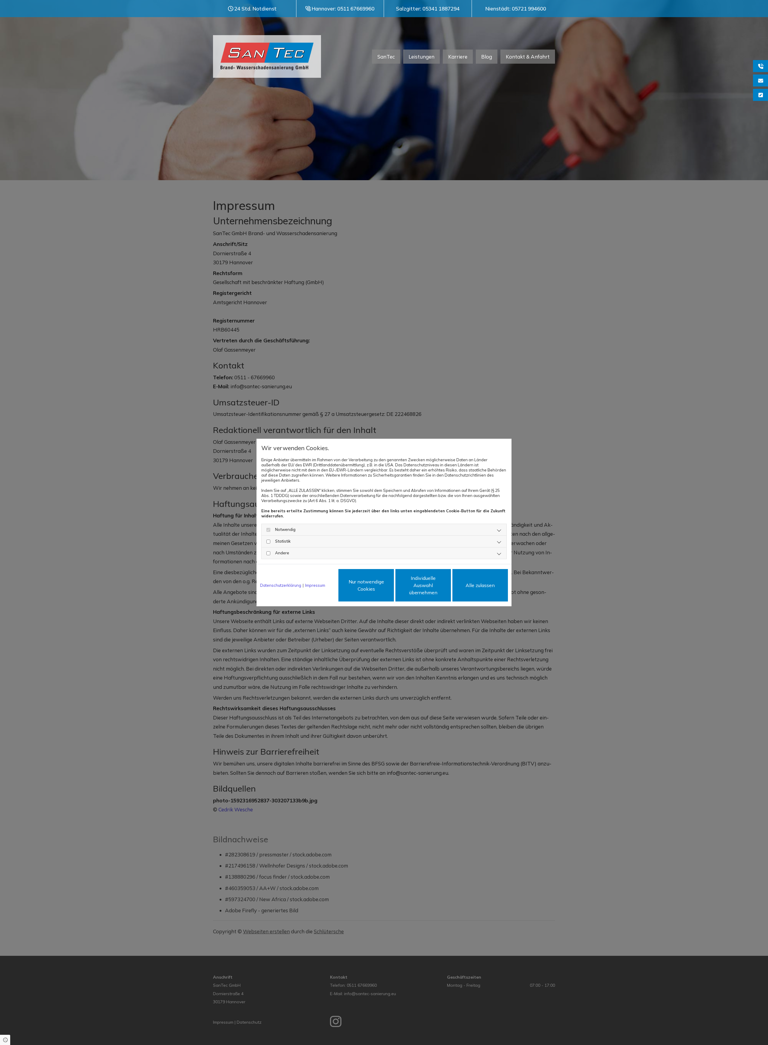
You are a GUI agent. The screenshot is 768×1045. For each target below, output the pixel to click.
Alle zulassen (480, 585)
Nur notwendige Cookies (366, 585)
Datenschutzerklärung (280, 585)
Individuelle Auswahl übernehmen (423, 585)
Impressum (315, 585)
